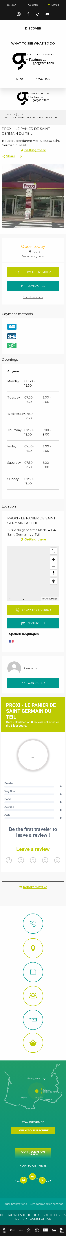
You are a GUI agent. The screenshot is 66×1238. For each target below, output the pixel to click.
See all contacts (33, 297)
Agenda (33, 4)
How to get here (33, 1165)
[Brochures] (33, 972)
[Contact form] (33, 1020)
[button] (45, 5)
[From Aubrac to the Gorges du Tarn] (33, 61)
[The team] (33, 996)
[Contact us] (33, 924)
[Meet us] (33, 948)
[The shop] (33, 1043)
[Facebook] (28, 14)
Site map (36, 1204)
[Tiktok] (38, 14)
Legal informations (15, 1204)
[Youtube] (47, 14)
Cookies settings (52, 1204)
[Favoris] (54, 5)
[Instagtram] (19, 14)
